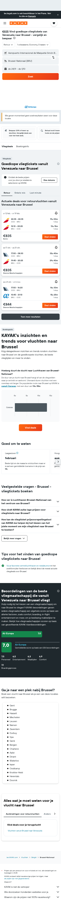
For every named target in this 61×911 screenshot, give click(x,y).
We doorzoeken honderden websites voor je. (26, 892)
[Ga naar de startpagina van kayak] (18, 23)
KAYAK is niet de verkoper (16, 886)
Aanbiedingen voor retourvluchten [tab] (22, 814)
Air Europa (20, 644)
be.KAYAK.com (12, 857)
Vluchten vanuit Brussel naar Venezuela (25, 830)
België (33, 857)
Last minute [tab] (35, 192)
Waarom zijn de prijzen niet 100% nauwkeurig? (27, 897)
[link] (30, 427)
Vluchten (24, 857)
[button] (58, 15)
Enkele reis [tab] (20, 192)
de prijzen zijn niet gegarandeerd (16, 878)
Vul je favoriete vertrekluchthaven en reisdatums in (29, 565)
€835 (5, 31)
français (32, 16)
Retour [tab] (7, 192)
